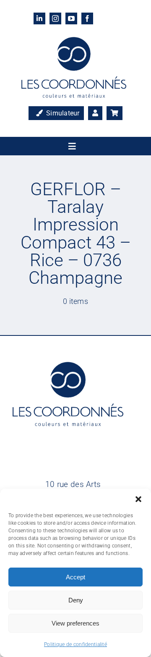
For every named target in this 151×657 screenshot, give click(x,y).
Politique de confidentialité (75, 644)
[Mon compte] (95, 113)
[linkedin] (39, 18)
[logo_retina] (73, 41)
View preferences (75, 623)
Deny (75, 600)
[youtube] (71, 18)
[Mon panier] (114, 113)
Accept (75, 577)
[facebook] (87, 18)
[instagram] (55, 18)
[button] (138, 499)
